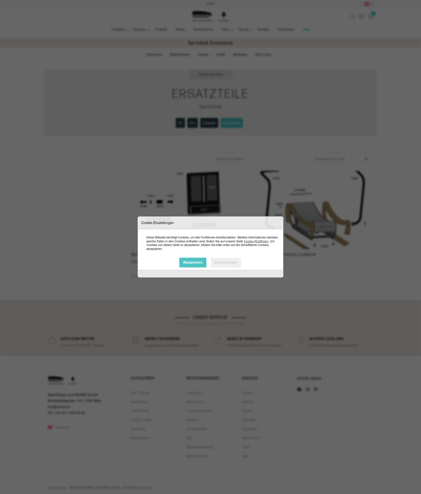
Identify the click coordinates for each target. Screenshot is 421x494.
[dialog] (210, 247)
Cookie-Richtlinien (256, 241)
